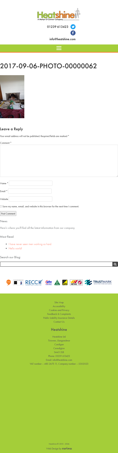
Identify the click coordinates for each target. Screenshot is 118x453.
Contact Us (59, 321)
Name (4, 183)
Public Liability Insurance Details (59, 317)
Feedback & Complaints (59, 314)
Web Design (52, 448)
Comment (6, 142)
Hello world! (15, 248)
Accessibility (59, 306)
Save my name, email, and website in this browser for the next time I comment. (40, 206)
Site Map (59, 302)
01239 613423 (57, 27)
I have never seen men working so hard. (30, 244)
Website (4, 199)
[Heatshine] (59, 15)
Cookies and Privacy (59, 310)
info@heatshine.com (63, 39)
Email (3, 191)
